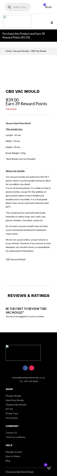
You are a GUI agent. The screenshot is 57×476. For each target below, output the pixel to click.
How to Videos (13, 456)
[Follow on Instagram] (31, 367)
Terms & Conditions (15, 437)
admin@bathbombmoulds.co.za (28, 377)
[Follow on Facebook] (25, 367)
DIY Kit (9, 409)
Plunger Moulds (13, 395)
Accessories (12, 417)
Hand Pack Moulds (15, 400)
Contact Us (11, 432)
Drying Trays (12, 413)
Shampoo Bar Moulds (16, 404)
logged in (23, 316)
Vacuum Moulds (21, 51)
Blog (8, 460)
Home (9, 51)
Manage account (14, 451)
